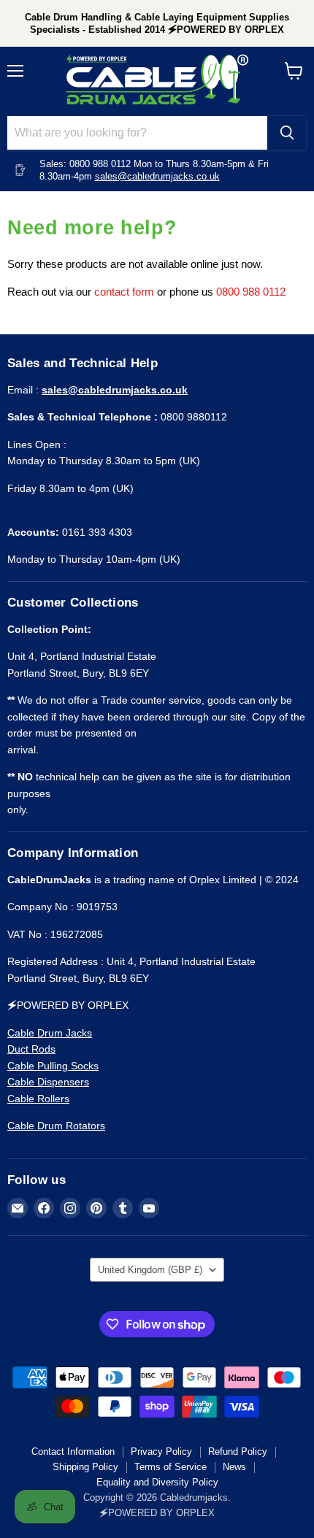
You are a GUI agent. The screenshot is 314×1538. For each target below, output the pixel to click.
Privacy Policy (161, 1451)
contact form (124, 291)
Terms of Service (170, 1466)
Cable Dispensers (48, 1082)
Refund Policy (237, 1451)
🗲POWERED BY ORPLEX (157, 1512)
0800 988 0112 (251, 291)
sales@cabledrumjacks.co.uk (157, 176)
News (234, 1466)
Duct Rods (31, 1049)
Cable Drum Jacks (49, 1033)
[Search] (287, 133)
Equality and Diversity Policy (157, 1482)
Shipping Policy (85, 1466)
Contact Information (73, 1451)
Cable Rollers (38, 1098)
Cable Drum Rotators (56, 1125)
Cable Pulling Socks (53, 1066)
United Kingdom (150, 1269)
